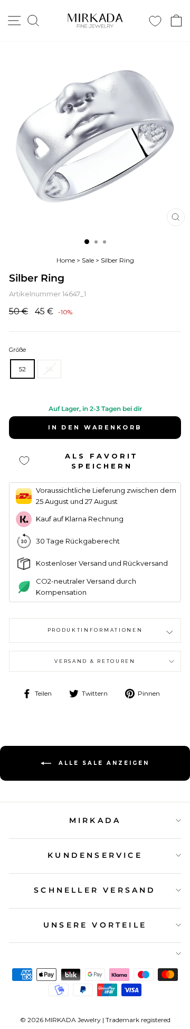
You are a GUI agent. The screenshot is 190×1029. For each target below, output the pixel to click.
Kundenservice (95, 855)
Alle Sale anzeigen (102, 763)
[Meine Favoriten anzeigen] (155, 21)
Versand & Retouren (94, 661)
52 (22, 369)
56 (49, 369)
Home (65, 260)
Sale (88, 260)
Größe (17, 349)
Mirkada (95, 820)
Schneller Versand (95, 890)
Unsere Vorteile (95, 925)
